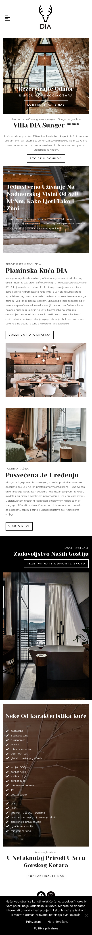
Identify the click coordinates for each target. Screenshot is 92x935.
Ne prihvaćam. (58, 921)
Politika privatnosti (47, 928)
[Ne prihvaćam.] (86, 915)
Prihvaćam (33, 921)
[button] (7, 18)
